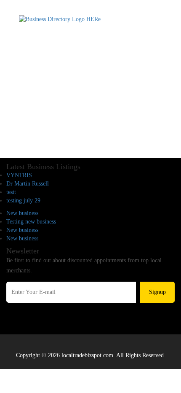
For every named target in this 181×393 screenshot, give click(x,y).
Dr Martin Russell (27, 183)
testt (11, 192)
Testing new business (31, 221)
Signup (157, 292)
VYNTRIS (19, 175)
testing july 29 (23, 200)
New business (22, 213)
